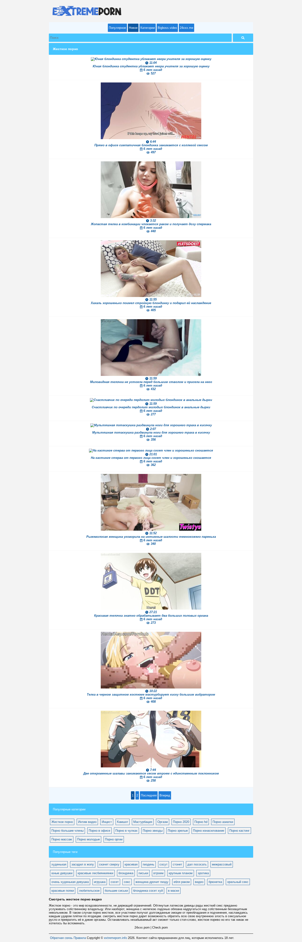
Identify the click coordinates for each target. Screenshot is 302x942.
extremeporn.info (115, 938)
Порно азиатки (223, 822)
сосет (115, 882)
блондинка (125, 873)
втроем (158, 873)
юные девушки (61, 873)
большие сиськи (116, 890)
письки (143, 873)
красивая (131, 864)
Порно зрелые (178, 830)
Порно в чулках (126, 830)
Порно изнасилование (208, 830)
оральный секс (237, 882)
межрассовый (221, 864)
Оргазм (162, 822)
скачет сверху (109, 864)
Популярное (117, 28)
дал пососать (197, 864)
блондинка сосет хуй (148, 890)
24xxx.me (186, 28)
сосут (163, 864)
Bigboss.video (167, 28)
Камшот (122, 822)
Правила (80, 938)
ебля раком (182, 882)
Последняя (149, 795)
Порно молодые (88, 839)
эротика (203, 873)
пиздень (148, 864)
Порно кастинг (239, 830)
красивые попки (62, 890)
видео (199, 882)
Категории (147, 28)
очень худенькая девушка (70, 882)
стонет (177, 864)
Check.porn (160, 927)
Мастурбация (142, 822)
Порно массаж (61, 839)
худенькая (58, 864)
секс (127, 882)
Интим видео (87, 822)
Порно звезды (153, 830)
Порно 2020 (181, 822)
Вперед (164, 795)
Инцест (107, 822)
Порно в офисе (99, 830)
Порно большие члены (67, 830)
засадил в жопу (82, 864)
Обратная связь (61, 938)
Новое (133, 28)
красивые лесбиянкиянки (95, 873)
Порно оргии (113, 839)
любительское (89, 890)
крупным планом (181, 873)
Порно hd (200, 822)
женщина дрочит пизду (151, 882)
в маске (173, 890)
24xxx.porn (142, 927)
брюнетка (215, 882)
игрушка (99, 882)
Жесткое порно (62, 822)
